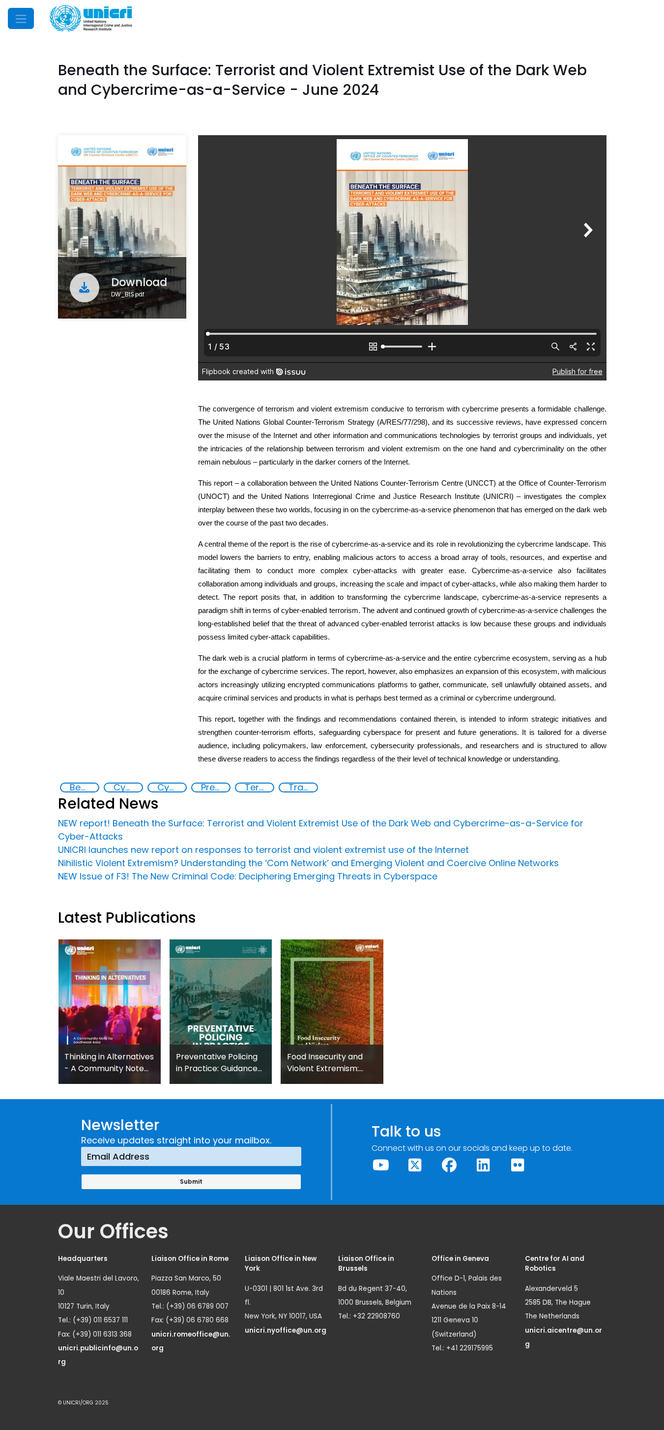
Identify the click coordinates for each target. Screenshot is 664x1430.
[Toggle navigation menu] (21, 18)
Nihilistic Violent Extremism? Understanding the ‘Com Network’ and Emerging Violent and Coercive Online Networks (308, 863)
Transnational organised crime (303, 787)
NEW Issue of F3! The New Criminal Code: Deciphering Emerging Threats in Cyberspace (247, 876)
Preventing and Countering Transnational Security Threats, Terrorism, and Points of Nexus (215, 787)
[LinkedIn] (483, 1165)
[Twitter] (415, 1165)
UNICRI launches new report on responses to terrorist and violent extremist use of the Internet (263, 850)
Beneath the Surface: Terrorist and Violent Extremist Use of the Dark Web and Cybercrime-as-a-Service (84, 787)
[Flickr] (517, 1165)
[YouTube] (381, 1165)
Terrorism (259, 787)
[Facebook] (449, 1165)
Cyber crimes (128, 787)
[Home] (91, 18)
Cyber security (171, 787)
